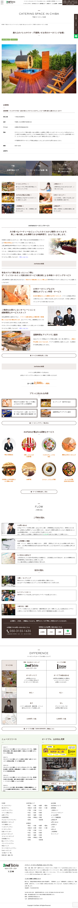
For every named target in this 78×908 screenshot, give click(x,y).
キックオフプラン (6, 805)
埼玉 (29, 812)
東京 (29, 805)
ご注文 (51, 632)
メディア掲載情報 (56, 817)
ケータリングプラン (27, 3)
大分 (40, 810)
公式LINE (46, 534)
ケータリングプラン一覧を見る (40, 423)
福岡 (40, 805)
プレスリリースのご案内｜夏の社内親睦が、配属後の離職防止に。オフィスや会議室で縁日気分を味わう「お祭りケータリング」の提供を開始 (19, 789)
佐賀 (40, 815)
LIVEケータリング (59, 195)
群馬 (29, 819)
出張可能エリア (42, 3)
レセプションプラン (7, 810)
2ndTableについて (35, 3)
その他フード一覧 (6, 852)
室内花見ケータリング (8, 822)
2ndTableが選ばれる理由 (23, 195)
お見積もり (54, 824)
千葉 (29, 810)
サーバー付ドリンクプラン (9, 848)
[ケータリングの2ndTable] (10, 3)
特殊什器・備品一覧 (7, 855)
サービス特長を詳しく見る (40, 491)
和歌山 (35, 817)
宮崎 (40, 817)
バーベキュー (5, 39)
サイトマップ (58, 1)
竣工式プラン (5, 808)
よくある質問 (54, 3)
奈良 (35, 812)
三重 (46, 808)
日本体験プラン (6, 838)
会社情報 (49, 1)
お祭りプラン (5, 815)
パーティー (14, 39)
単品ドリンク (5, 845)
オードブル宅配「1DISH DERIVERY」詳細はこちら (40, 728)
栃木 (29, 815)
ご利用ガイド (48, 3)
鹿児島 (41, 819)
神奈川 (30, 808)
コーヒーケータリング (8, 836)
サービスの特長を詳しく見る (40, 355)
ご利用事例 (60, 3)
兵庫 (35, 808)
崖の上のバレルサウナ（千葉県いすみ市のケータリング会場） (39, 33)
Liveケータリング (6, 850)
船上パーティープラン (8, 841)
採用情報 (53, 1)
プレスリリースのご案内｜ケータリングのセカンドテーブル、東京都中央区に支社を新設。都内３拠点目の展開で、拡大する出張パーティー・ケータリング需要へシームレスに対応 (19, 779)
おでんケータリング (7, 834)
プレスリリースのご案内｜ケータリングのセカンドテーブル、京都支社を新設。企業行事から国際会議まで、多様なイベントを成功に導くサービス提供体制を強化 (19, 769)
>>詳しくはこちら (23, 257)
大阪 (35, 805)
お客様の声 (57, 206)
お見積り (42, 632)
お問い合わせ (54, 822)
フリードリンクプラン (8, 843)
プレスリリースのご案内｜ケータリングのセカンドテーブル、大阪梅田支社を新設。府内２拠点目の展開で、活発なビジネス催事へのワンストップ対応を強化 (19, 751)
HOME (3, 803)
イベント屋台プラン (7, 812)
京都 (35, 810)
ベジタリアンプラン (7, 826)
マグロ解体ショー (6, 824)
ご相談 (59, 632)
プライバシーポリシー (57, 812)
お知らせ (53, 829)
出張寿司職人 (5, 817)
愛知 (46, 805)
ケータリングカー (6, 829)
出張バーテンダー (6, 831)
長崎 (40, 812)
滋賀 (35, 815)
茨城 (29, 817)
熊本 (40, 808)
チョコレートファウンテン (9, 819)
